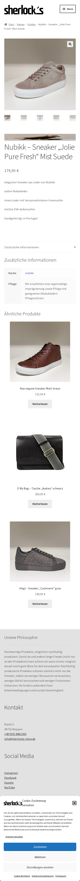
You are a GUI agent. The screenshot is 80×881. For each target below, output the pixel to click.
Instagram (11, 773)
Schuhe (31, 24)
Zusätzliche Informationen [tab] (21, 247)
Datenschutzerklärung (43, 875)
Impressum (60, 875)
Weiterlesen (40, 404)
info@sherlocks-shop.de (19, 739)
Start (11, 24)
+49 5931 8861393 (15, 734)
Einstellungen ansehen (40, 867)
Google (9, 782)
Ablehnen (40, 857)
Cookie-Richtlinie (22, 875)
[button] (74, 803)
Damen (21, 24)
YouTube (9, 787)
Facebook (10, 778)
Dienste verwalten (14, 836)
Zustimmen (40, 847)
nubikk (29, 273)
